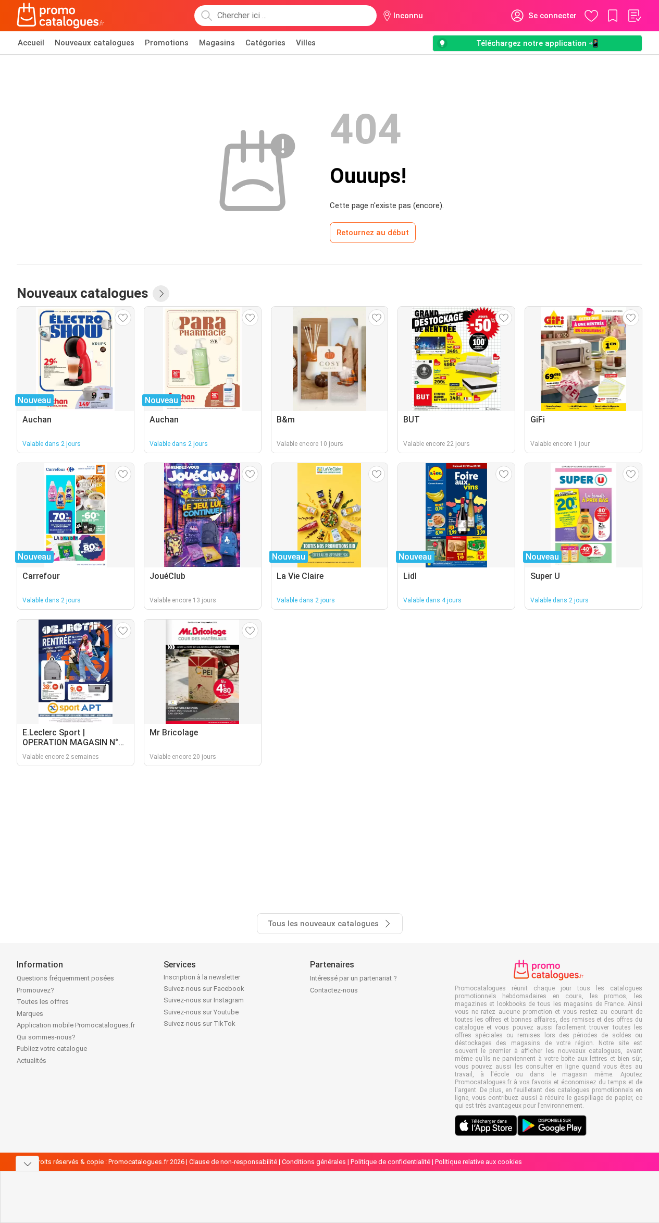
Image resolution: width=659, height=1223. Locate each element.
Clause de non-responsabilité (233, 1162)
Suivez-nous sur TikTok (199, 1023)
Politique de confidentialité (390, 1162)
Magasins (217, 42)
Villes (306, 42)
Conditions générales (314, 1162)
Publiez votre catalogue (52, 1048)
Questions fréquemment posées (65, 978)
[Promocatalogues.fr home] (61, 16)
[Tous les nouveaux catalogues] (161, 293)
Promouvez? (35, 990)
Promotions (167, 42)
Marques (30, 1014)
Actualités (31, 1060)
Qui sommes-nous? (46, 1037)
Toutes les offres (43, 1002)
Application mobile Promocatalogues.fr (76, 1025)
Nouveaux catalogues (94, 42)
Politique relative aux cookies (478, 1162)
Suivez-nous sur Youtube (201, 1012)
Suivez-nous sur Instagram (204, 1000)
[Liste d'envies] (634, 15)
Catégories (265, 42)
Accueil (31, 42)
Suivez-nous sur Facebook (204, 988)
